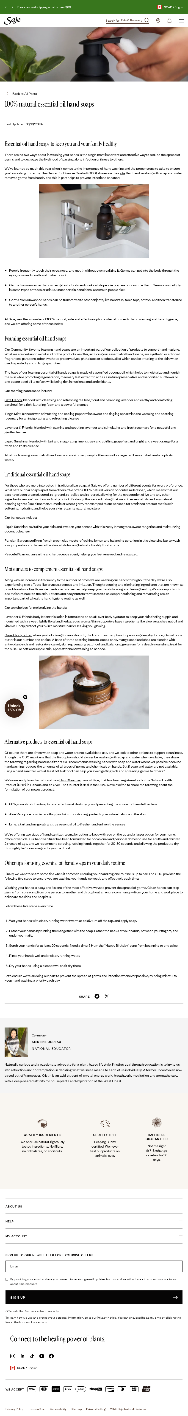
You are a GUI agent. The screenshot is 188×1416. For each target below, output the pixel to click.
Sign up (17, 1297)
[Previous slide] (6, 7)
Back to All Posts (24, 93)
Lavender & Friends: (19, 427)
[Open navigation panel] (181, 21)
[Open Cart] (169, 21)
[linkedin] (22, 1356)
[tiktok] (32, 1356)
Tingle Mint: (13, 413)
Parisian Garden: (17, 540)
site (122, 172)
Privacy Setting (96, 1409)
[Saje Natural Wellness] (12, 21)
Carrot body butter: (18, 634)
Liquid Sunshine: (16, 441)
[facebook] (51, 1356)
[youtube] (41, 1356)
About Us (14, 1206)
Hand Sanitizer (70, 779)
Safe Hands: (13, 399)
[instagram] (12, 1356)
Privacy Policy (15, 1409)
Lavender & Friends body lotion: (27, 616)
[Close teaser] (25, 697)
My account (16, 1236)
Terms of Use (36, 1409)
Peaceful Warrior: (17, 554)
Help (10, 1221)
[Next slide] (12, 7)
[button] (14, 708)
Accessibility (58, 1409)
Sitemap (76, 1409)
